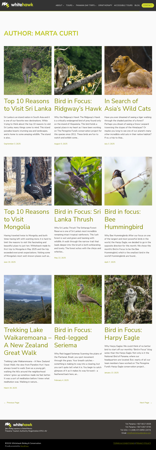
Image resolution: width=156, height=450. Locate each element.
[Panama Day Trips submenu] (95, 5)
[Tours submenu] (73, 5)
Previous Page (11, 402)
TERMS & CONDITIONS (123, 443)
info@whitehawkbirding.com (139, 433)
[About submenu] (63, 5)
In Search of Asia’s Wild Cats (127, 105)
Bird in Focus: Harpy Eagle (123, 333)
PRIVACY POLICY (143, 443)
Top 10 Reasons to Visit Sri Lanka (27, 105)
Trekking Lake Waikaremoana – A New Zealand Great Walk (27, 341)
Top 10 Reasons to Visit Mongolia (26, 219)
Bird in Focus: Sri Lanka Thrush (77, 215)
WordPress (24, 446)
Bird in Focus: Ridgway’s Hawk (78, 105)
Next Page (146, 402)
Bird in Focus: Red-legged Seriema (73, 337)
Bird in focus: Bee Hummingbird (123, 219)
